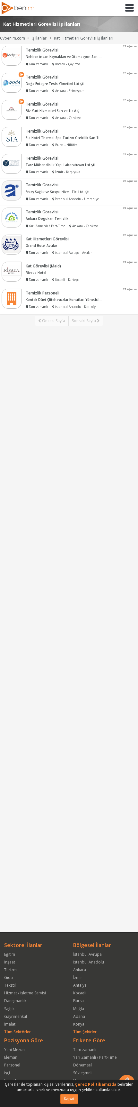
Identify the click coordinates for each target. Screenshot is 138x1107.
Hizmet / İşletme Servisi (25, 993)
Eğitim (9, 954)
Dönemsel (82, 1065)
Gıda (8, 977)
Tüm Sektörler (17, 1032)
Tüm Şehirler (85, 1032)
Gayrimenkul (15, 1016)
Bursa (78, 1000)
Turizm (10, 969)
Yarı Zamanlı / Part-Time (95, 1057)
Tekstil (10, 985)
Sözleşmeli (82, 1072)
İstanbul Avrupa (87, 954)
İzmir (77, 977)
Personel (12, 1065)
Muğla (78, 1008)
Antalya (80, 985)
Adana (79, 1016)
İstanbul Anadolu (88, 962)
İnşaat (9, 962)
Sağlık (9, 1008)
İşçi (7, 1072)
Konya (78, 1024)
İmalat (9, 1024)
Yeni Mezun (14, 1049)
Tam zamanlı (84, 1049)
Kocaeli (79, 993)
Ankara (79, 969)
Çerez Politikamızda (95, 1084)
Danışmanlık (15, 1000)
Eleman (10, 1057)
